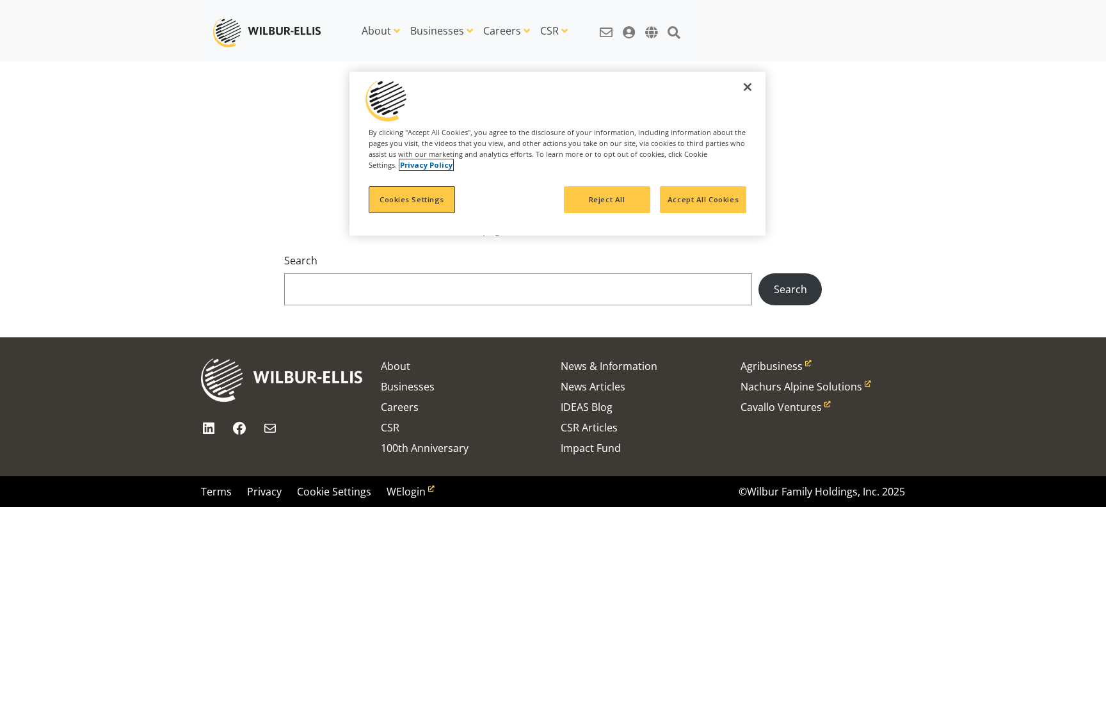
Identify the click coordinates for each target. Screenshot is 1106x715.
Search (300, 260)
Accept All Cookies (703, 199)
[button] (606, 25)
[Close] (747, 87)
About (376, 31)
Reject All (607, 199)
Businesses (437, 31)
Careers (502, 31)
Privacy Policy (426, 165)
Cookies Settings (412, 199)
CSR (549, 31)
